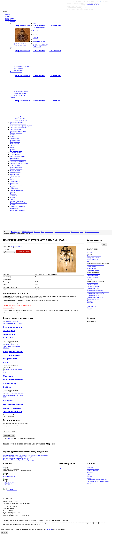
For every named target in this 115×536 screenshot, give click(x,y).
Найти (104, 244)
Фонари (89, 301)
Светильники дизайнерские (95, 293)
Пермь (21, 458)
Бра (88, 261)
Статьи (89, 310)
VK (60, 468)
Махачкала (14, 460)
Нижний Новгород (42, 455)
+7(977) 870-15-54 (92, 1)
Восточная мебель (8, 308)
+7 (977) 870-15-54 (8, 482)
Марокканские (22, 25)
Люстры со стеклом (93, 259)
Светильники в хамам (93, 288)
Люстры (89, 252)
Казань (5, 456)
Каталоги (90, 467)
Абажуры (90, 302)
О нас (88, 474)
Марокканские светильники (95, 265)
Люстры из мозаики (93, 257)
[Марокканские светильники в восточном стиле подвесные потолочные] (22, 35)
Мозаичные (39, 25)
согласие (9, 438)
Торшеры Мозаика (92, 284)
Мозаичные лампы (92, 275)
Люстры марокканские (94, 256)
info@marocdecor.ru (93, 4)
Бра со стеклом (91, 268)
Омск (16, 456)
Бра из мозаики (91, 266)
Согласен (4, 532)
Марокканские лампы (93, 274)
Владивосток (7, 460)
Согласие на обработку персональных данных (98, 482)
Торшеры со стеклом (93, 286)
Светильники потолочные (95, 290)
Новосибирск (23, 455)
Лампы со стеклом (92, 277)
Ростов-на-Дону (28, 456)
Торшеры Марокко (92, 283)
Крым (20, 460)
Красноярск (9, 458)
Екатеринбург (32, 455)
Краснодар (30, 460)
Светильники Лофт (93, 295)
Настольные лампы (93, 270)
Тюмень (24, 460)
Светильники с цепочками (95, 297)
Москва (5, 455)
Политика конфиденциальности (97, 479)
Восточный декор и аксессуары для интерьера (17, 305)
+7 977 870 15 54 (12, 490)
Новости (89, 308)
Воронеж (16, 458)
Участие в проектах (93, 469)
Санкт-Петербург (13, 455)
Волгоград (27, 458)
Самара (20, 456)
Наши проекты (91, 306)
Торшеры (90, 279)
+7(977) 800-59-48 (92, 3)
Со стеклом (55, 25)
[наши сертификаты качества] (43, 447)
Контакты (90, 472)
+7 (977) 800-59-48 (8, 484)
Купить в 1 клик (23, 252)
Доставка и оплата (92, 470)
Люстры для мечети (93, 299)
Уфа (4, 458)
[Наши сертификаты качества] (42, 447)
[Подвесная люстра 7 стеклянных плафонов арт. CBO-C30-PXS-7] (66, 259)
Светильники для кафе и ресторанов (98, 292)
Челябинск (11, 456)
